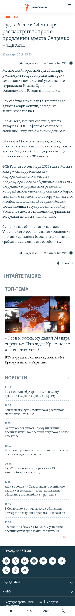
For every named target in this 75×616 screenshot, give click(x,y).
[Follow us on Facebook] (6, 561)
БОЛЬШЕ (64, 537)
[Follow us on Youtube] (25, 561)
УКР (46, 611)
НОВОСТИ (16, 378)
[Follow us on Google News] (43, 561)
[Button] (29, 63)
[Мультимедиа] (12, 611)
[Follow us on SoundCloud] (62, 561)
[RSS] (6, 570)
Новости (10, 17)
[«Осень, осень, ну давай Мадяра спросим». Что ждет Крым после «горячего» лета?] (37, 314)
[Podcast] (15, 570)
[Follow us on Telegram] (52, 561)
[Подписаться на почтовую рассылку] (25, 570)
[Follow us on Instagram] (34, 561)
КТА (29, 611)
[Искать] (63, 611)
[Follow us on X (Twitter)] (15, 561)
